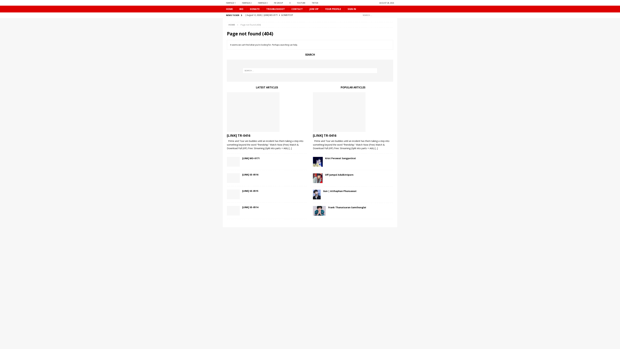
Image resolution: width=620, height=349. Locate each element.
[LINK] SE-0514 (250, 207)
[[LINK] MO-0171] (233, 162)
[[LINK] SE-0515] (233, 194)
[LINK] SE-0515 (250, 190)
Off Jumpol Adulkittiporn (339, 174)
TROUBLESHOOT (275, 9)
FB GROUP (278, 3)
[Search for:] (377, 15)
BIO (241, 9)
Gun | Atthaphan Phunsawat (339, 191)
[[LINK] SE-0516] (233, 178)
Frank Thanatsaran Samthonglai (347, 207)
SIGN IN (352, 9)
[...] (290, 148)
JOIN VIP (314, 9)
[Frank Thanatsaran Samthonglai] (319, 211)
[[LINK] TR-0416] (267, 112)
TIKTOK (315, 3)
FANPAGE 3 (263, 3)
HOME (229, 9)
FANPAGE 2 (247, 3)
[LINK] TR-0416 (238, 135)
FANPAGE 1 (231, 3)
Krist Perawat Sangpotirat (340, 158)
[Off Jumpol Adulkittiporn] (318, 178)
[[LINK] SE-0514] (233, 211)
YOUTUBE (301, 3)
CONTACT (297, 9)
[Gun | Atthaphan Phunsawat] (317, 194)
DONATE (255, 9)
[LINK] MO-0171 (251, 158)
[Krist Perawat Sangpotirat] (318, 162)
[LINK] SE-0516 (250, 174)
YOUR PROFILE (333, 9)
